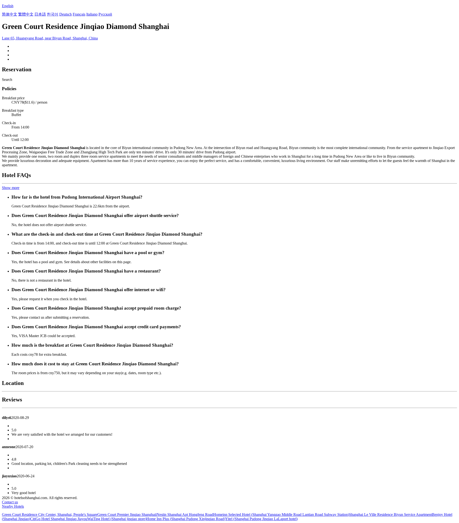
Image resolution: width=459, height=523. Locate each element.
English (7, 6)
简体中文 (9, 14)
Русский (105, 14)
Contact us (10, 502)
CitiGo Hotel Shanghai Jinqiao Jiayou (58, 519)
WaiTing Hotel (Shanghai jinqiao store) (116, 519)
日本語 (40, 14)
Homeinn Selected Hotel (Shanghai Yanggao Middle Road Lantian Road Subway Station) (281, 514)
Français (79, 14)
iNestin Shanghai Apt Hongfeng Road (184, 514)
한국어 (52, 14)
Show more (10, 188)
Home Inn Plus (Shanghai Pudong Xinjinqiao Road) (185, 519)
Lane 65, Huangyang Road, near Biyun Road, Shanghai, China (50, 38)
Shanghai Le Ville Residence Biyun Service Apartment (390, 514)
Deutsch (65, 14)
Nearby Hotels (13, 506)
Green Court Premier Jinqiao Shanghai (126, 514)
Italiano (92, 14)
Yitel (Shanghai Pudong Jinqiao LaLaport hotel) (261, 519)
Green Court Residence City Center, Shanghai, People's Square (49, 514)
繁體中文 (25, 14)
